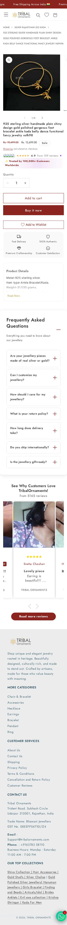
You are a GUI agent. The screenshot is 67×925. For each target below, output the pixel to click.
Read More (13, 295)
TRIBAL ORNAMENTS (39, 917)
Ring (10, 732)
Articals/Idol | (35, 892)
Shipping (8, 148)
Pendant (12, 726)
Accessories (15, 702)
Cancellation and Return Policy (28, 779)
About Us (13, 750)
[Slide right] (42, 118)
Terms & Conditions (20, 774)
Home (6, 27)
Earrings (13, 714)
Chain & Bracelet (19, 696)
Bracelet (13, 720)
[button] (6, 14)
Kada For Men (32, 902)
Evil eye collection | (34, 897)
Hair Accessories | (45, 872)
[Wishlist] (46, 15)
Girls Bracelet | (34, 887)
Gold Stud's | (16, 877)
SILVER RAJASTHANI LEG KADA (30, 27)
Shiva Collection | (20, 872)
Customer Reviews (19, 785)
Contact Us (14, 756)
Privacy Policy (17, 768)
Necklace (13, 708)
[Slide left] (25, 118)
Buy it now (33, 210)
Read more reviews (33, 616)
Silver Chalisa (35, 877)
